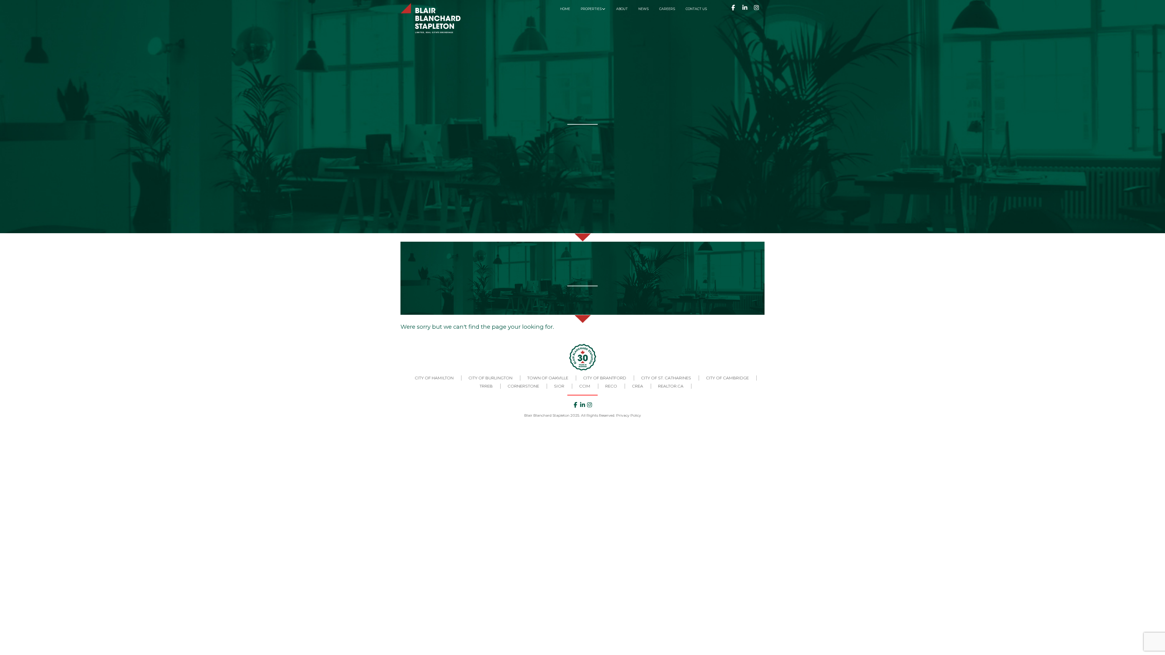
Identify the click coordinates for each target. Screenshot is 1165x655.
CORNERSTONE (523, 386)
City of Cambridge (727, 377)
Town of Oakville (547, 377)
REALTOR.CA (671, 386)
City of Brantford (604, 377)
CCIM (584, 386)
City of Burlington (490, 377)
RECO (611, 386)
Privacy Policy (628, 415)
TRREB (486, 386)
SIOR (559, 386)
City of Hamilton (434, 377)
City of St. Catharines (666, 377)
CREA (637, 386)
